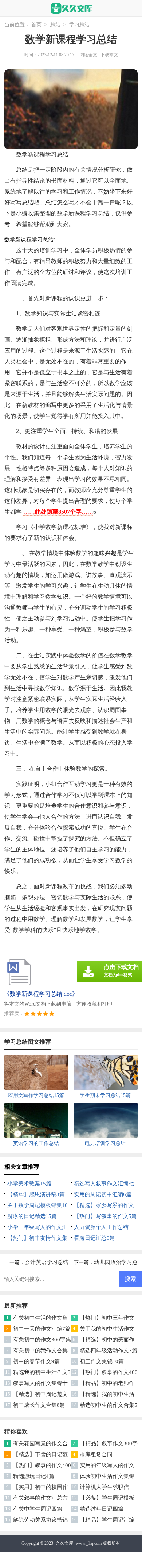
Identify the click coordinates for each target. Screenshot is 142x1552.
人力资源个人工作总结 (101, 1227)
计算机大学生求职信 (104, 1487)
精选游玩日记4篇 (33, 1476)
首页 (36, 24)
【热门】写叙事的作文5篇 (105, 1216)
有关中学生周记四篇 (37, 1509)
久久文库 (64, 1543)
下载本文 (109, 54)
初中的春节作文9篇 (36, 1361)
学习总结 (79, 24)
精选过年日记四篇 (101, 1509)
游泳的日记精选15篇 (32, 1216)
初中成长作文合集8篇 (39, 1405)
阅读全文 (88, 54)
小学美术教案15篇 (29, 1183)
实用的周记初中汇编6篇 (102, 1194)
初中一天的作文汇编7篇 (42, 1329)
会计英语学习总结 (46, 1262)
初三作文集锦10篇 (102, 1361)
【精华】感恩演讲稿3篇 (36, 1194)
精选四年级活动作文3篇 (108, 1350)
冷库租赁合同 (96, 1454)
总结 (55, 24)
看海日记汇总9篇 (94, 1238)
